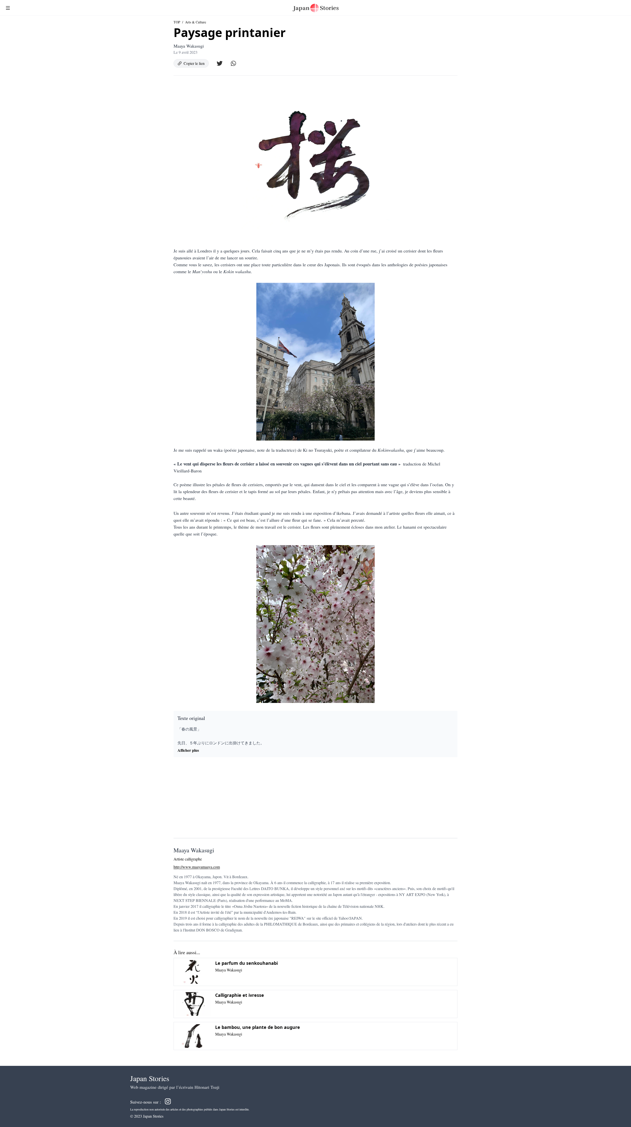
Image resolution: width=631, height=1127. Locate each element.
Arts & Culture (195, 22)
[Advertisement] (315, 799)
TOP (177, 22)
